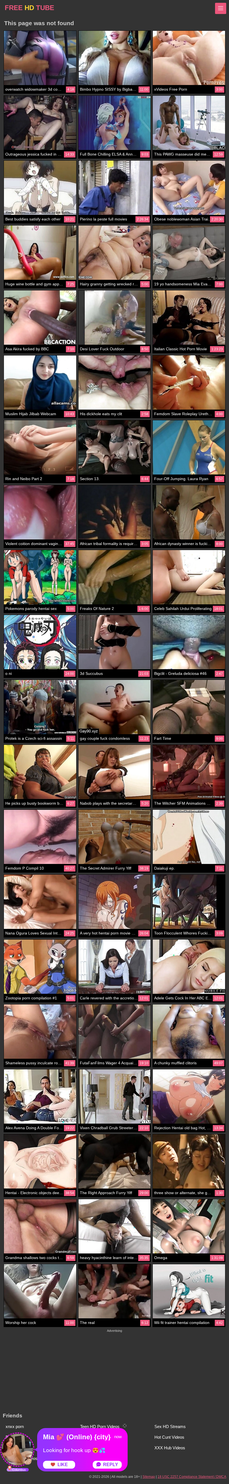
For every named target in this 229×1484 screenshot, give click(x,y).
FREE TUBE (29, 7)
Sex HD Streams (170, 1426)
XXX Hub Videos (169, 1447)
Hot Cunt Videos (169, 1437)
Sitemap (148, 1477)
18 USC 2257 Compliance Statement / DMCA (192, 1477)
